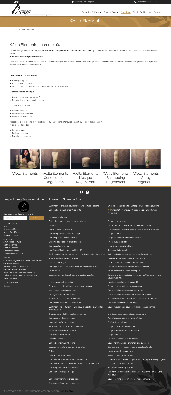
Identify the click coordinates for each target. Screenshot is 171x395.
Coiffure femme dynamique (119, 322)
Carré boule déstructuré (59, 335)
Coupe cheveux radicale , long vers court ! (126, 286)
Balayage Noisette (57, 339)
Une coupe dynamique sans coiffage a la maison (128, 267)
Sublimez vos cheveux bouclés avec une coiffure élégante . (74, 206)
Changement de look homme (120, 363)
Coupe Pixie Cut (114, 335)
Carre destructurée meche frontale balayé (126, 262)
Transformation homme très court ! (123, 282)
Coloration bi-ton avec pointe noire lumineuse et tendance (74, 363)
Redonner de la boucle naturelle (62, 330)
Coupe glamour (114, 234)
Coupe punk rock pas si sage (61, 372)
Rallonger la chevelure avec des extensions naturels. (130, 254)
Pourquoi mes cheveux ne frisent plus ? (124, 271)
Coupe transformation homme (62, 343)
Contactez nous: (147, 2)
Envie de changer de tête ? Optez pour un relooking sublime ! (134, 206)
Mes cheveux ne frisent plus (61, 282)
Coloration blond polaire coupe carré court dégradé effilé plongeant (137, 359)
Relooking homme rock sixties (120, 355)
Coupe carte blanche (117, 221)
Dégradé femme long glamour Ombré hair (67, 347)
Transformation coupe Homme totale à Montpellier (129, 294)
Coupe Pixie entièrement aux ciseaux (123, 330)
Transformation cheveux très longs (122, 303)
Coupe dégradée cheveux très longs (64, 234)
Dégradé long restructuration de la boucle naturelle (130, 347)
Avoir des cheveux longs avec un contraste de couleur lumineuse (77, 254)
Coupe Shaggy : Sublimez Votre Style (65, 210)
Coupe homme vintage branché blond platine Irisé (129, 343)
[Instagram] (17, 2)
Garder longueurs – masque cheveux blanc (67, 221)
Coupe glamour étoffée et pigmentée (65, 303)
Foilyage (52, 351)
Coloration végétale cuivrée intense (123, 339)
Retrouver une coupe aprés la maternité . (66, 326)
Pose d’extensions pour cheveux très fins (125, 318)
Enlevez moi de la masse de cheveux (65, 298)
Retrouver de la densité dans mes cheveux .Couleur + (71, 286)
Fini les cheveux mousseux (60, 229)
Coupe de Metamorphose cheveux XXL (124, 238)
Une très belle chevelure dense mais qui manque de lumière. (134, 229)
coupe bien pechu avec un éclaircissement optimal (129, 225)
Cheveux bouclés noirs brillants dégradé (66, 242)
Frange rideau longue (58, 217)
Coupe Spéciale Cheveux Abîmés (63, 238)
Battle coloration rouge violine (120, 368)
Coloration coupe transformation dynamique (68, 359)
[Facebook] (15, 2)
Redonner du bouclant (117, 250)
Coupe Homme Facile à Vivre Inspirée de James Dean (131, 379)
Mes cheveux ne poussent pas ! (62, 290)
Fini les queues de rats (117, 242)
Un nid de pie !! (55, 271)
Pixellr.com (66, 390)
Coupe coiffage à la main (60, 246)
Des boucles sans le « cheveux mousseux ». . (127, 258)
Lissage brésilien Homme (59, 355)
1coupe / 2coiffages (57, 262)
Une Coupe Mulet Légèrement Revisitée (66, 250)
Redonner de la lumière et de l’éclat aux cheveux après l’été (133, 298)
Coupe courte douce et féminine (121, 326)
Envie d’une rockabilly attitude (121, 246)
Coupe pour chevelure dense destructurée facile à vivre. (73, 267)
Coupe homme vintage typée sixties (64, 379)
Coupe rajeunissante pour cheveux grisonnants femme (131, 307)
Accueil (16, 29)
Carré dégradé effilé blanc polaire (63, 368)
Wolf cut (52, 225)
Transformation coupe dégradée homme (125, 290)
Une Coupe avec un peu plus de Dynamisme (127, 314)
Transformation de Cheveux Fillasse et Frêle (67, 314)
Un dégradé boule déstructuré (62, 294)
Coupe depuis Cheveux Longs (62, 318)
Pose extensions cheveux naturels (63, 258)
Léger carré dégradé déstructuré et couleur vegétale (71, 275)
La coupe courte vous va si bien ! (122, 351)
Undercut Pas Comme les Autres (63, 322)
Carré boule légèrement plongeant (64, 383)
